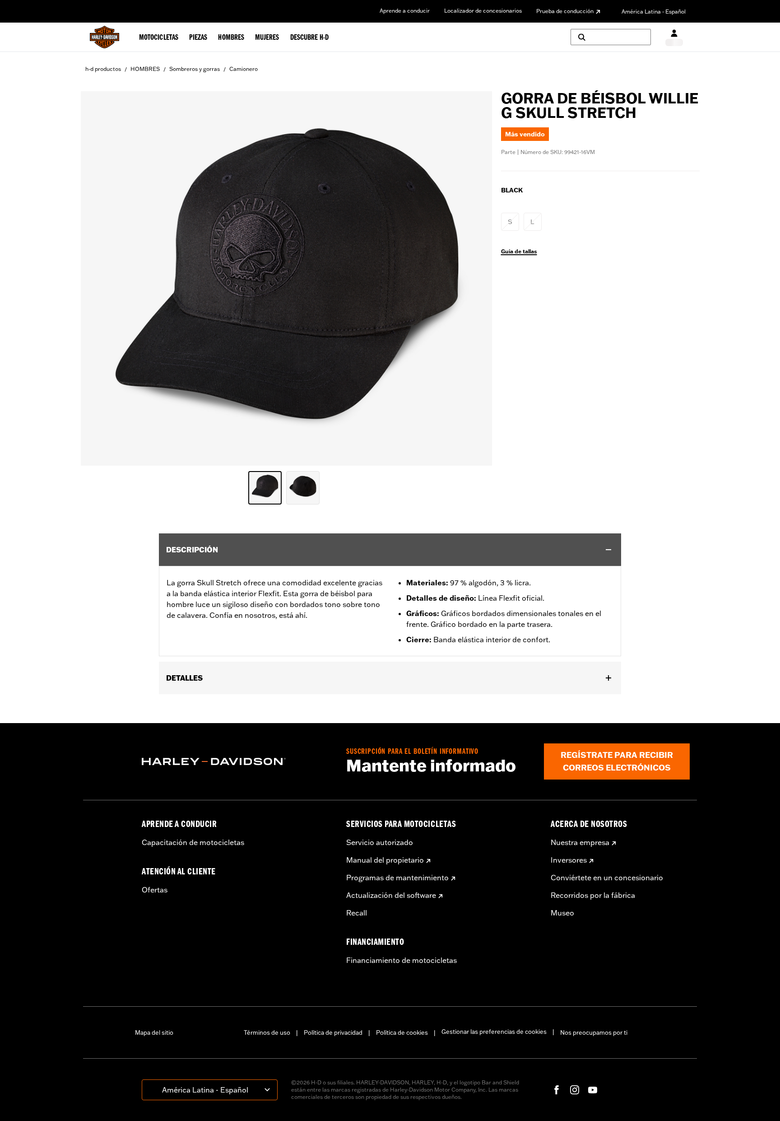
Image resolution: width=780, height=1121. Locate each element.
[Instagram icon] (574, 1089)
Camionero (243, 68)
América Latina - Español (654, 11)
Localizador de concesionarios (483, 10)
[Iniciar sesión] (674, 37)
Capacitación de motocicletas (193, 842)
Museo (562, 912)
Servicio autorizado (379, 842)
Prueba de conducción (565, 11)
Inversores (569, 859)
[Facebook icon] (556, 1089)
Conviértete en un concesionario (607, 877)
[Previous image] (99, 278)
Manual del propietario (385, 859)
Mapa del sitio (154, 1032)
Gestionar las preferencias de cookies (494, 1031)
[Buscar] (611, 37)
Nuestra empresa (580, 842)
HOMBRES (145, 68)
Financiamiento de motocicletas (401, 960)
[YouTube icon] (592, 1089)
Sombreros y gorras (194, 68)
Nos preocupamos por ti (593, 1032)
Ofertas (154, 889)
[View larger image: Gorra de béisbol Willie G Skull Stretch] (286, 277)
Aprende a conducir (405, 10)
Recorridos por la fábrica (593, 895)
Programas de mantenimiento (397, 877)
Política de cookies (402, 1032)
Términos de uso (267, 1032)
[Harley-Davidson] (237, 761)
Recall (356, 912)
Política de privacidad (333, 1032)
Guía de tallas (519, 251)
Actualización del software (391, 895)
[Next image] (474, 278)
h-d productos (103, 68)
